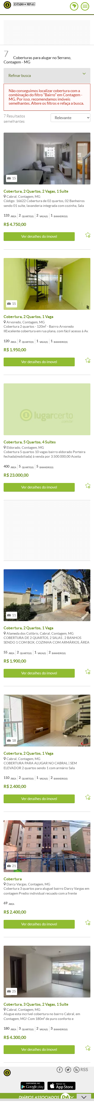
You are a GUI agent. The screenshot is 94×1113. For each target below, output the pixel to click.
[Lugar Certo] (7, 1072)
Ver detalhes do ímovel (39, 236)
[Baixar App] (32, 1090)
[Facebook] (60, 1071)
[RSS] (81, 1071)
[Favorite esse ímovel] (86, 235)
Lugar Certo (7, 5)
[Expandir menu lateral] (85, 6)
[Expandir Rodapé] (47, 1098)
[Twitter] (68, 1071)
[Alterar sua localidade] (74, 6)
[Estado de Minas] (24, 4)
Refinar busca (19, 75)
